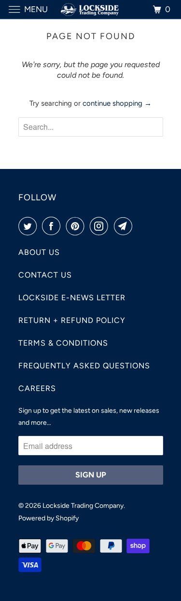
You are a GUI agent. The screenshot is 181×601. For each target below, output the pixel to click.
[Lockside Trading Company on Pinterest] (77, 226)
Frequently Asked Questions (84, 365)
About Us (39, 252)
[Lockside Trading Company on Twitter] (29, 226)
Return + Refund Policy (71, 320)
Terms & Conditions (63, 343)
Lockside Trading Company (83, 506)
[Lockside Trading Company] (90, 9)
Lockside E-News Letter (71, 297)
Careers (37, 388)
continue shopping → (117, 103)
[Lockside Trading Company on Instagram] (101, 226)
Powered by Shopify (48, 518)
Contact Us (45, 275)
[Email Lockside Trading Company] (125, 226)
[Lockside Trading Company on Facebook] (53, 226)
